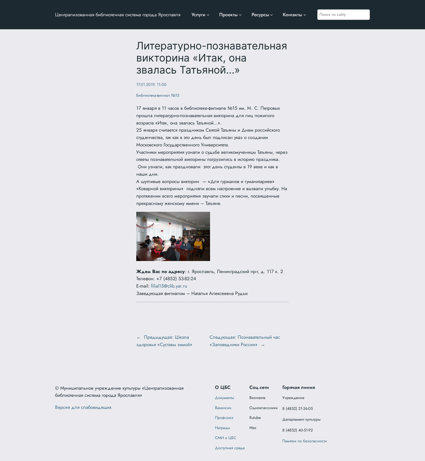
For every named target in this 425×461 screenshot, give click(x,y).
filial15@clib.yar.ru (169, 285)
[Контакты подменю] (304, 14)
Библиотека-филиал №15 (157, 95)
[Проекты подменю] (240, 14)
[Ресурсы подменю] (271, 14)
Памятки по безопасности (304, 441)
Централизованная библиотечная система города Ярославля (117, 14)
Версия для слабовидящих (83, 407)
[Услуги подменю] (208, 14)
